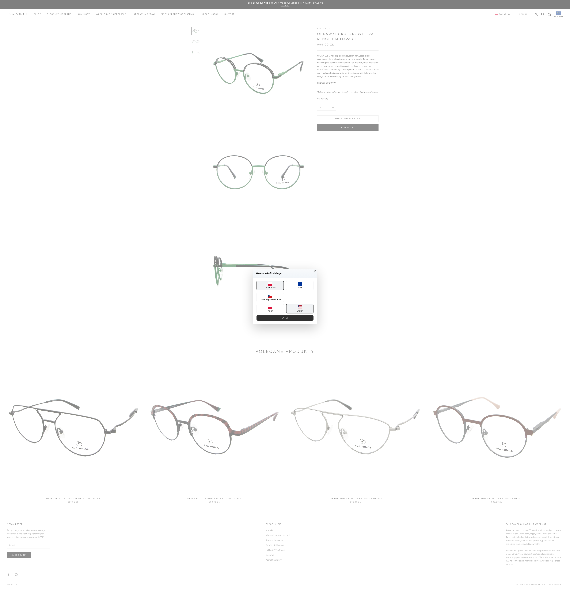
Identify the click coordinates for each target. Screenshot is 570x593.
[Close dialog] (315, 271)
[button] (270, 285)
